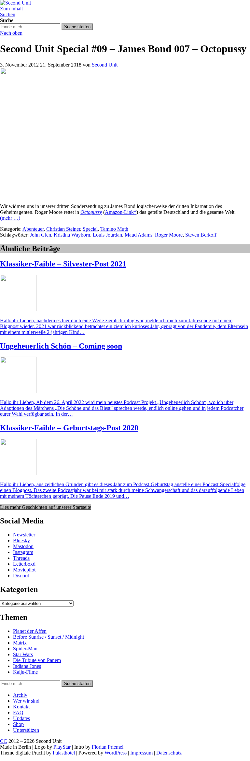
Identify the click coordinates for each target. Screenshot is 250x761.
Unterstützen (26, 730)
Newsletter (24, 534)
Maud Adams (138, 235)
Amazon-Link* (120, 212)
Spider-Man (25, 648)
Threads (21, 558)
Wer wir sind (26, 701)
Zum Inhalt (11, 8)
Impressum (141, 752)
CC (3, 741)
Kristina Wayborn (72, 235)
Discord (21, 575)
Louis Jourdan (107, 235)
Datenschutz (169, 752)
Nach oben (11, 33)
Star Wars (23, 654)
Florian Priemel (107, 747)
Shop (18, 724)
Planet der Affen (30, 631)
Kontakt (21, 706)
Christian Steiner (63, 229)
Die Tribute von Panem (37, 660)
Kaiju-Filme (25, 672)
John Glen (40, 235)
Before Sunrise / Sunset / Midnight (48, 637)
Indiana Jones (27, 666)
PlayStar (62, 747)
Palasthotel (64, 752)
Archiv (20, 695)
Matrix (20, 642)
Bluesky (21, 540)
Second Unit (105, 65)
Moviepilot (24, 569)
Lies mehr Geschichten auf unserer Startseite (45, 507)
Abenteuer (33, 229)
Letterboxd (24, 564)
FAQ (18, 712)
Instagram (23, 552)
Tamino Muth (114, 229)
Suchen (7, 14)
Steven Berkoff (200, 235)
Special (90, 229)
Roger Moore (169, 235)
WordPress (115, 752)
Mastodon (23, 546)
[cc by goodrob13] (48, 195)
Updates (21, 718)
